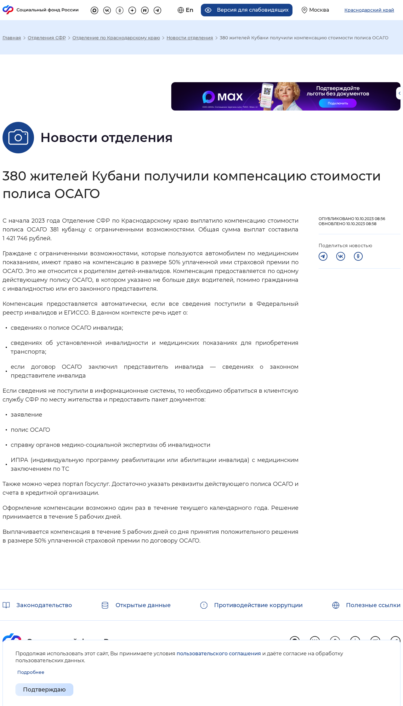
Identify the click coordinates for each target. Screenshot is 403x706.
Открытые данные (143, 605)
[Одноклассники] (358, 256)
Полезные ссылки (373, 605)
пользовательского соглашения (219, 654)
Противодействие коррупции (258, 605)
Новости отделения (190, 38)
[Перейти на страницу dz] (132, 9)
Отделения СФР (47, 38)
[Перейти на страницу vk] (107, 9)
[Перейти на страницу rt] (145, 9)
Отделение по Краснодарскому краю (116, 38)
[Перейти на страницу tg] (157, 9)
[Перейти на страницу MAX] (94, 9)
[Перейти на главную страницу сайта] (41, 10)
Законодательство (44, 605)
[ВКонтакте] (340, 256)
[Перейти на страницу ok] (119, 9)
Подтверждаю (44, 689)
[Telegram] (323, 256)
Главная (12, 38)
